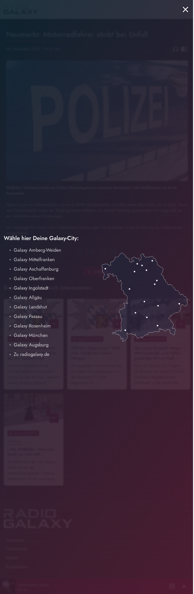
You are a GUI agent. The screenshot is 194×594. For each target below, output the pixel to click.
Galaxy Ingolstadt (31, 288)
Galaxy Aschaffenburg (36, 269)
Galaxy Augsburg (31, 344)
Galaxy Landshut (30, 307)
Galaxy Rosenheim (32, 325)
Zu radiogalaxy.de (31, 354)
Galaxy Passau (28, 316)
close (185, 9)
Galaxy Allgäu (28, 297)
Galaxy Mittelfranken (34, 259)
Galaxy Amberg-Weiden (37, 250)
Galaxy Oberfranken (34, 278)
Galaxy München (31, 335)
